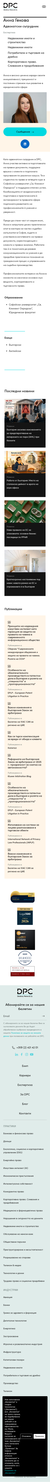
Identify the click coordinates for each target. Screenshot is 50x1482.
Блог (25, 1104)
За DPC (25, 1094)
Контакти (25, 1113)
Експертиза (25, 1085)
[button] (44, 7)
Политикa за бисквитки (25, 1477)
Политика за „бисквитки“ (10, 1471)
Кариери (25, 1075)
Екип (25, 1066)
